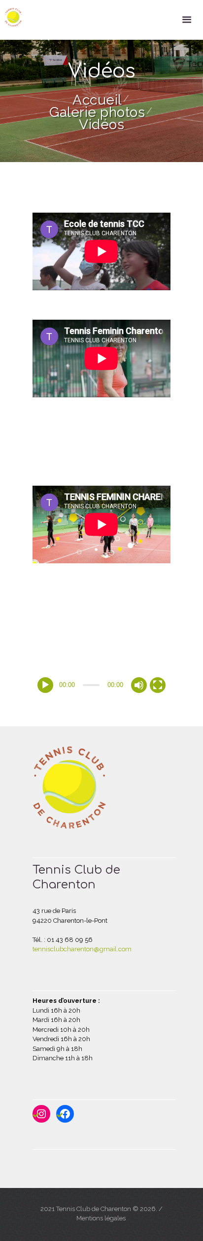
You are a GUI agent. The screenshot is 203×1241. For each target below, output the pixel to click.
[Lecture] (45, 685)
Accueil (97, 100)
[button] (101, 629)
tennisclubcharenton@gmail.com (82, 949)
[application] (101, 629)
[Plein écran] (158, 685)
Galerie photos (97, 112)
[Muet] (139, 685)
